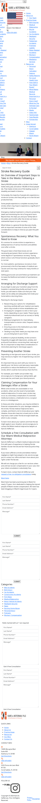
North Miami (33, 136)
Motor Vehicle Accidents (13, 601)
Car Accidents (34, 34)
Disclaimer (36, 799)
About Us (29, 16)
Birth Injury (8, 590)
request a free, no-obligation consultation (16, 474)
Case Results (33, 117)
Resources (30, 64)
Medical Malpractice (11, 599)
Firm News (8, 597)
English (9, 24)
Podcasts (7, 613)
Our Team (32, 18)
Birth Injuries (34, 22)
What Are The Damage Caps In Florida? (34, 105)
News (6, 606)
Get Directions (6, 756)
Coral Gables (33, 129)
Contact (29, 138)
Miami (31, 133)
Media (31, 110)
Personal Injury (9, 611)
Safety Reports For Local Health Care (34, 78)
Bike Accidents (9, 588)
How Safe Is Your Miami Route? (33, 84)
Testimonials (33, 115)
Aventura (32, 126)
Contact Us (8, 739)
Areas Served (31, 124)
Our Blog (7, 737)
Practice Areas (31, 20)
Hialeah (32, 131)
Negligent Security (10, 604)
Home (28, 13)
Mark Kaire (5, 478)
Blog (27, 122)
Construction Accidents (12, 594)
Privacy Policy (29, 799)
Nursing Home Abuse (12, 608)
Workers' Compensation (13, 615)
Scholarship (33, 119)
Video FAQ (33, 112)
